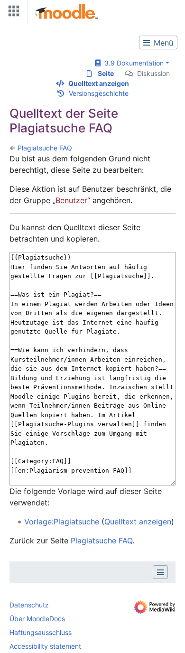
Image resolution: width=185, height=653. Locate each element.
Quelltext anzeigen (98, 83)
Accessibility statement (45, 646)
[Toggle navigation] (12, 13)
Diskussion (153, 73)
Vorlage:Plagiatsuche (61, 521)
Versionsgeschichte (99, 93)
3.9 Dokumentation (132, 63)
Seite (106, 73)
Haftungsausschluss (40, 632)
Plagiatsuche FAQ (45, 148)
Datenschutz (29, 605)
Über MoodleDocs (37, 619)
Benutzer (71, 200)
